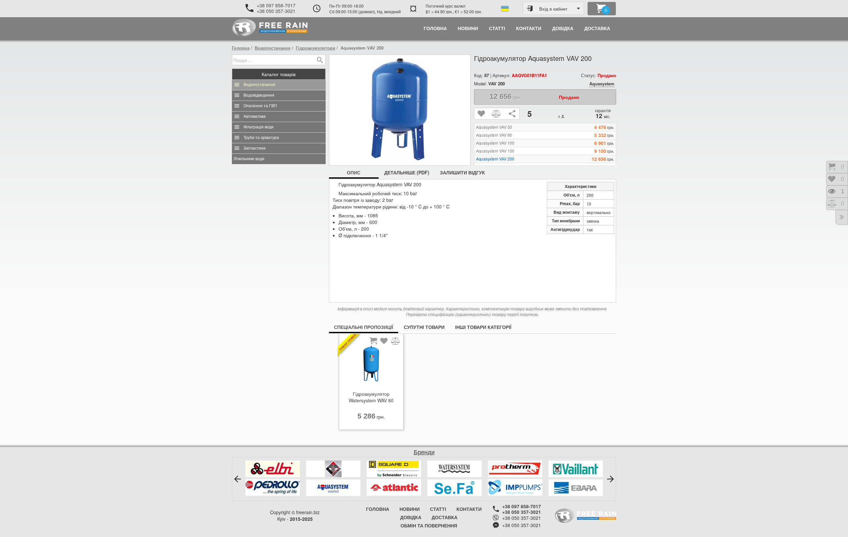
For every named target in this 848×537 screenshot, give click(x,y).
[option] (371, 383)
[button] (237, 479)
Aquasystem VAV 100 (495, 143)
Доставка (444, 517)
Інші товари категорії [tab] (483, 327)
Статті (438, 509)
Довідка (410, 517)
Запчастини (254, 148)
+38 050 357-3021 (276, 11)
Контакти (469, 509)
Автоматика (254, 116)
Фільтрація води (258, 127)
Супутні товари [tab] (424, 327)
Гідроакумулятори (315, 48)
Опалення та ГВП (260, 106)
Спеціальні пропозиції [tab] (363, 327)
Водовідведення (258, 95)
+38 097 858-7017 (276, 5)
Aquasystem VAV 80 (494, 135)
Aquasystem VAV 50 (494, 127)
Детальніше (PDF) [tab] (406, 172)
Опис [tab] (353, 172)
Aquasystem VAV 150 (495, 151)
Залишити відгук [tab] (462, 172)
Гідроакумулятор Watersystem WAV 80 (371, 397)
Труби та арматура (261, 137)
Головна (240, 48)
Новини (409, 509)
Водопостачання (273, 48)
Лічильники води (249, 159)
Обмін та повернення (428, 525)
